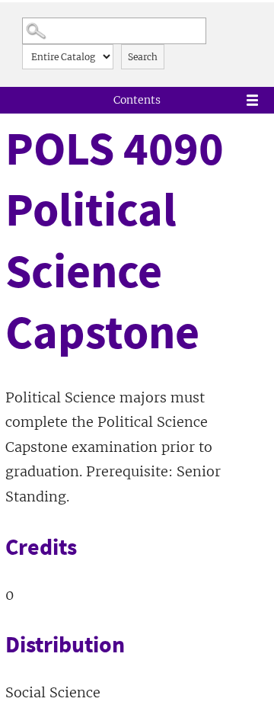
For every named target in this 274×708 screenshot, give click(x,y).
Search (143, 56)
